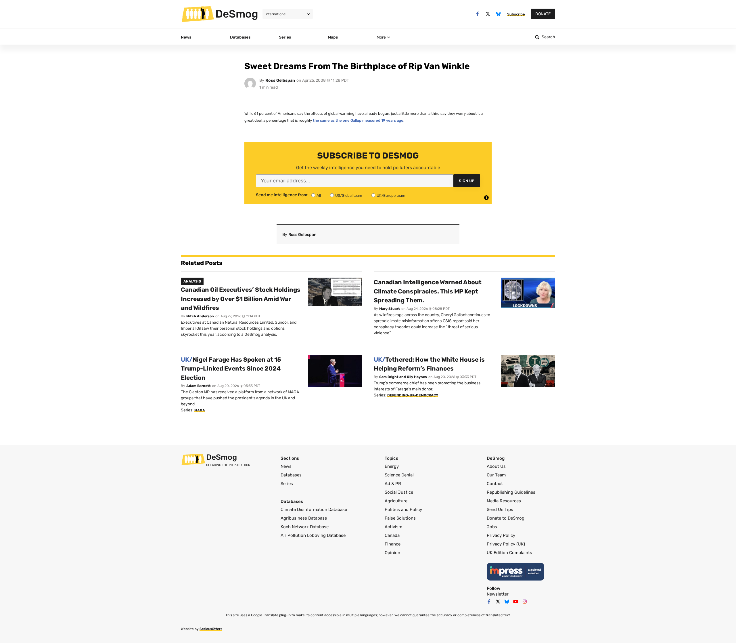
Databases (291, 475)
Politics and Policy (403, 509)
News (286, 466)
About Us (496, 466)
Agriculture (396, 500)
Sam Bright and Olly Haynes (403, 377)
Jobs (492, 526)
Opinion (392, 552)
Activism (393, 526)
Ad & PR (393, 483)
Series (287, 483)
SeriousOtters (211, 629)
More (381, 37)
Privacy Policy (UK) (506, 544)
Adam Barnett (198, 386)
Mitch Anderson (200, 316)
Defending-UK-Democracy (412, 395)
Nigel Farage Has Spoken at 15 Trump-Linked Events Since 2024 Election (231, 368)
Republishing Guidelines (511, 492)
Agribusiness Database (304, 518)
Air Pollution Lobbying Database (313, 535)
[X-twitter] (488, 13)
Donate (543, 14)
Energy (392, 466)
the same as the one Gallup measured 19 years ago (358, 120)
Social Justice (399, 492)
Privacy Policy (501, 535)
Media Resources (504, 500)
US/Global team (348, 195)
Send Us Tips (500, 509)
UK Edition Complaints (509, 552)
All (319, 195)
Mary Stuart (389, 309)
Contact (495, 483)
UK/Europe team (391, 195)
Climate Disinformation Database (314, 509)
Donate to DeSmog (505, 518)
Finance (392, 544)
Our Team (496, 475)
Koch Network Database (305, 526)
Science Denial (399, 475)
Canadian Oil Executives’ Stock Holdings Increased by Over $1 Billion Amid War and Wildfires (240, 298)
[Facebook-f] (477, 13)
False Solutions (400, 518)
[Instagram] (524, 601)
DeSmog (236, 13)
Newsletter (498, 594)
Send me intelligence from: (282, 195)
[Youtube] (515, 601)
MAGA (199, 410)
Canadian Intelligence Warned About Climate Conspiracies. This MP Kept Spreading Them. (428, 291)
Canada (392, 535)
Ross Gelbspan (280, 80)
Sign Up (467, 181)
